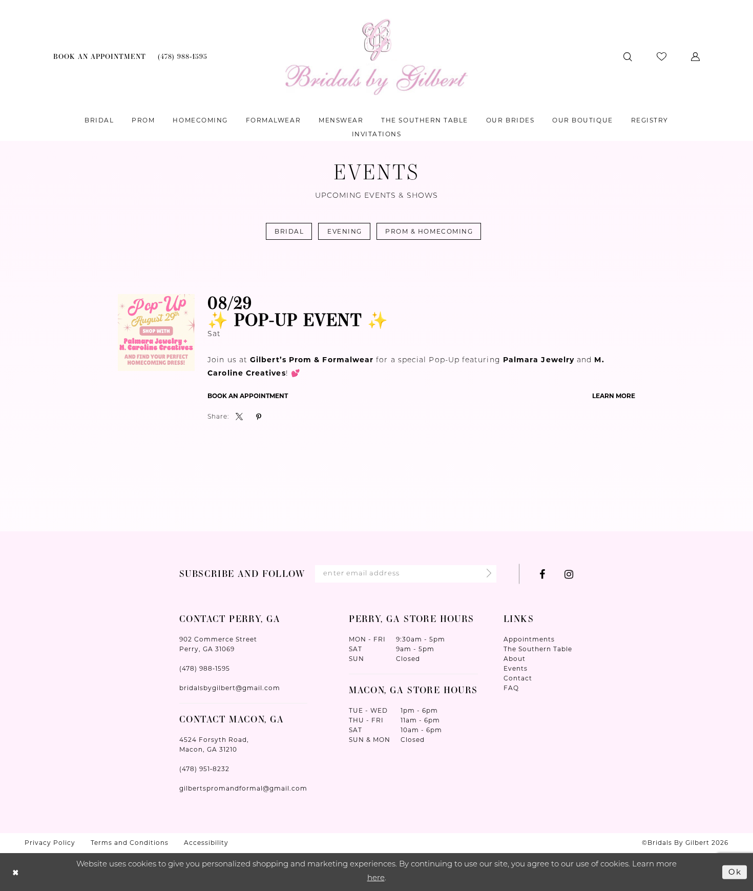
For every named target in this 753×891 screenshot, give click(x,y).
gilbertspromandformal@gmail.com (243, 788)
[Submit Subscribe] (485, 574)
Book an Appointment (247, 396)
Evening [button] (344, 231)
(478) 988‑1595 (204, 668)
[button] (695, 56)
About (515, 658)
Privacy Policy (50, 842)
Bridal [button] (289, 231)
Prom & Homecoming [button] (429, 231)
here (376, 878)
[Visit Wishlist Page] (661, 56)
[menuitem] (100, 56)
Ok (735, 872)
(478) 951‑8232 (204, 769)
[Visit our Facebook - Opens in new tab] (542, 574)
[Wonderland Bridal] (376, 56)
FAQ (511, 688)
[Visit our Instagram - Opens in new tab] (569, 574)
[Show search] (627, 56)
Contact (518, 678)
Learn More (613, 396)
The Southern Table (538, 649)
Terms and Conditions (130, 842)
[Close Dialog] (15, 872)
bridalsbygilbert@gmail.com (229, 688)
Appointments (529, 639)
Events (516, 668)
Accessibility (206, 842)
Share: (218, 417)
